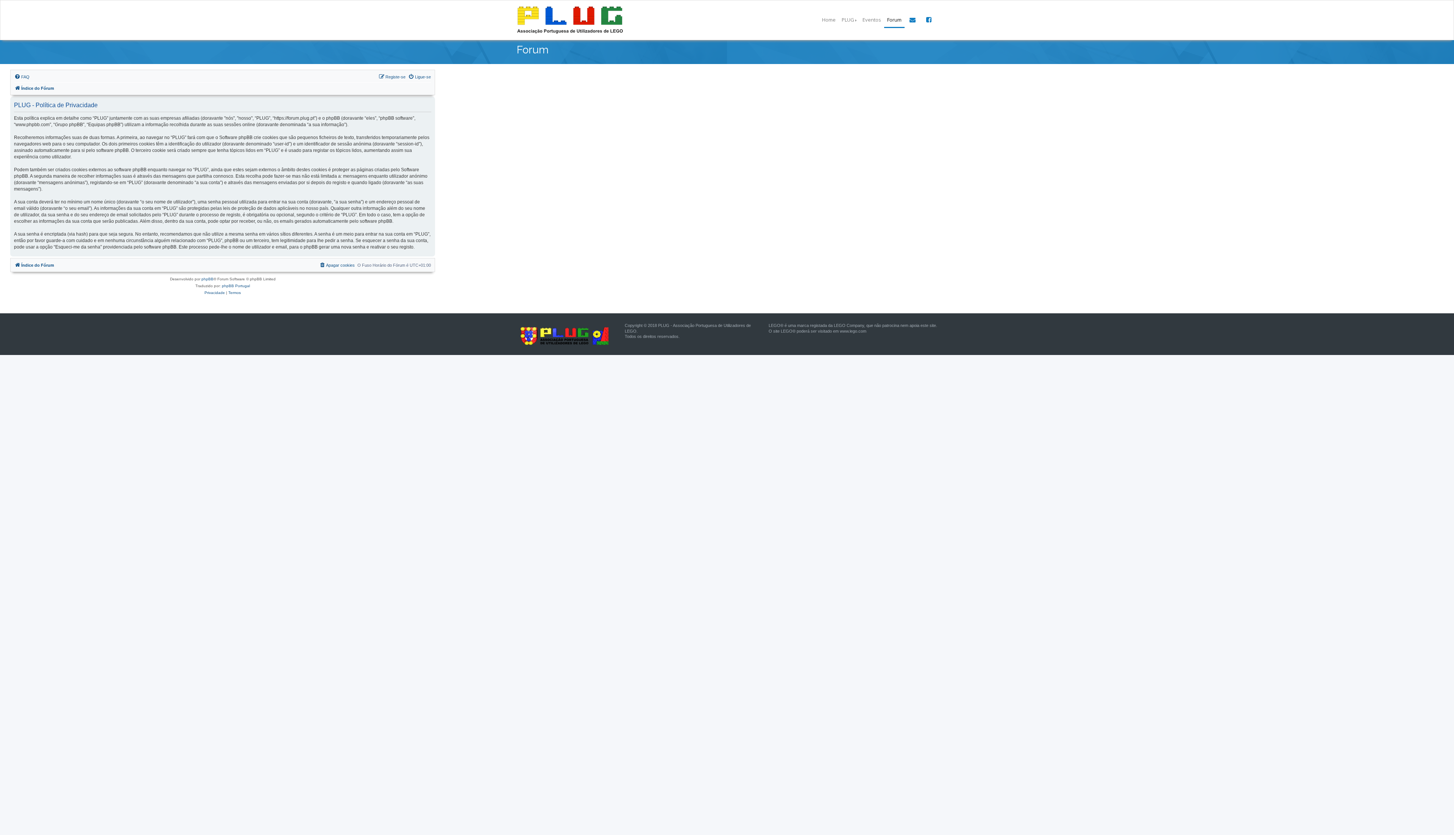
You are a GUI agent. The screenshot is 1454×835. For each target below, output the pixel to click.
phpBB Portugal (236, 286)
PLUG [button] (848, 19)
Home (829, 19)
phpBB (207, 279)
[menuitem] (22, 76)
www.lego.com (853, 331)
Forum (894, 19)
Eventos (872, 19)
